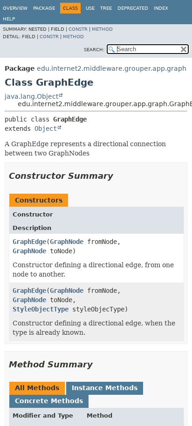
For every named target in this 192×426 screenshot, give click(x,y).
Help (9, 18)
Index (161, 8)
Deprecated (132, 8)
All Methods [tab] (37, 388)
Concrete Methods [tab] (49, 401)
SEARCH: (94, 49)
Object (45, 128)
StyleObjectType (41, 309)
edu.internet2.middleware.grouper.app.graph (111, 68)
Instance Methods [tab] (104, 388)
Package (44, 8)
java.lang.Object (31, 96)
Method (102, 29)
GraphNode (66, 241)
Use (90, 8)
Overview (15, 8)
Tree (106, 8)
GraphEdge (29, 241)
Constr (78, 29)
